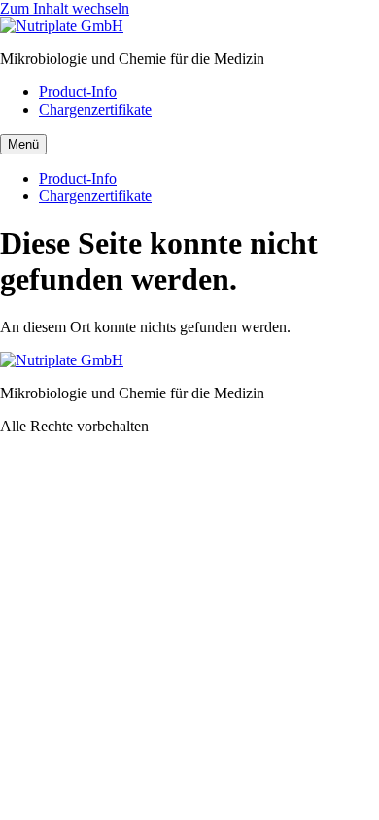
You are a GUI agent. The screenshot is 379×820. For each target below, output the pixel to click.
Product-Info (78, 92)
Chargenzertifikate (95, 109)
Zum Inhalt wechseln (64, 8)
